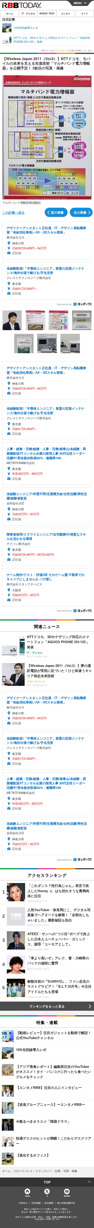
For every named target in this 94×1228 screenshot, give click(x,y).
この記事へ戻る (13, 212)
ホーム (9, 13)
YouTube (67, 1196)
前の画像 (57, 212)
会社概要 (48, 1203)
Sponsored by (64, 304)
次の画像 (80, 212)
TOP (47, 1182)
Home (27, 1196)
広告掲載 (36, 1203)
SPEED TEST (47, 13)
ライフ (84, 13)
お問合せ (23, 1203)
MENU (78, 3)
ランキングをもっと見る (47, 1006)
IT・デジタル (28, 13)
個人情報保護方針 (66, 1203)
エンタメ (65, 13)
